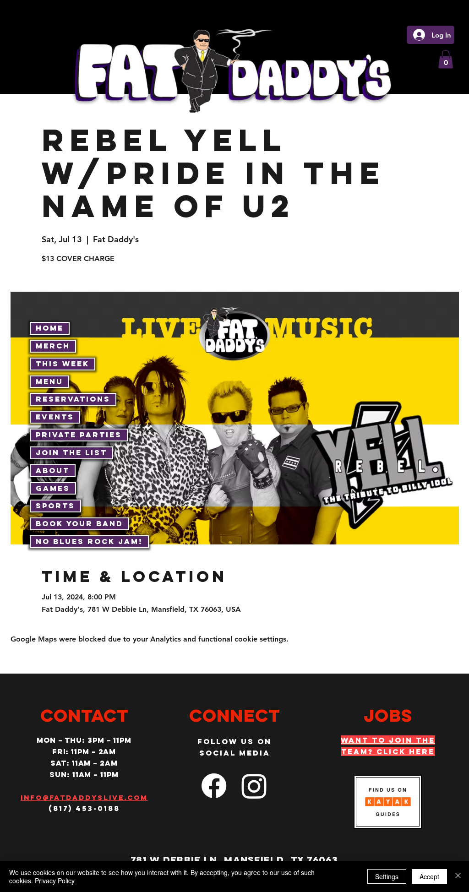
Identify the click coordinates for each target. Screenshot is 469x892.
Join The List (71, 452)
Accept (429, 876)
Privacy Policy (55, 880)
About (53, 470)
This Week (62, 363)
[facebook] (213, 785)
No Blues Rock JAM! (89, 541)
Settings (386, 876)
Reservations (73, 398)
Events (55, 416)
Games (53, 488)
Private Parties (79, 434)
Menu (49, 381)
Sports (55, 505)
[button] (445, 59)
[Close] (458, 876)
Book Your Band (79, 523)
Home (50, 327)
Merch (53, 345)
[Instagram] (254, 785)
